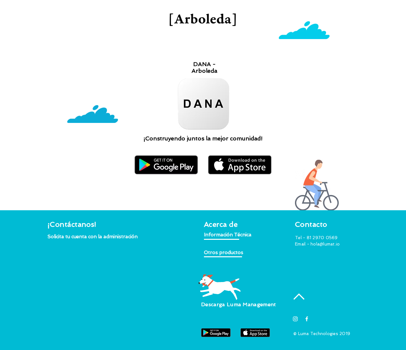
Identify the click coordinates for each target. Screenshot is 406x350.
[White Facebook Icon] (307, 319)
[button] (93, 236)
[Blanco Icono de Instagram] (295, 319)
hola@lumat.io (325, 244)
